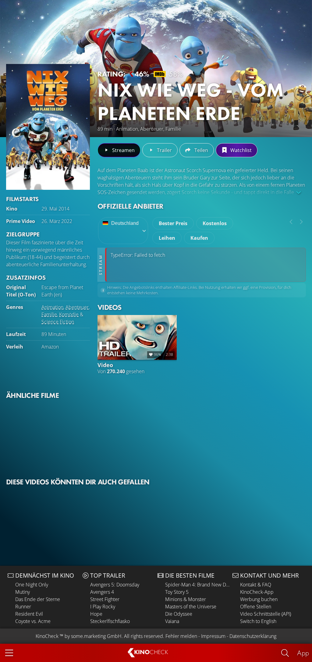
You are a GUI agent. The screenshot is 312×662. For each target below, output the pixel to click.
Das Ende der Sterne (37, 599)
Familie (49, 314)
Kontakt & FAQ (255, 585)
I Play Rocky (102, 607)
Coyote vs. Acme (33, 621)
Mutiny (22, 592)
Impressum (213, 636)
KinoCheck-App (257, 592)
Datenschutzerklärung (252, 636)
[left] (291, 221)
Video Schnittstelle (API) (265, 614)
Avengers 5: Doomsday (114, 585)
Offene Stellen (255, 607)
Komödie (69, 314)
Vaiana (172, 621)
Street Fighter (104, 599)
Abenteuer (77, 307)
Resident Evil (29, 614)
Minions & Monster (185, 599)
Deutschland (125, 223)
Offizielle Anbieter (130, 206)
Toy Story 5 (177, 592)
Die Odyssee (178, 614)
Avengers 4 (102, 592)
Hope (96, 614)
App (303, 652)
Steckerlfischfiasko (110, 621)
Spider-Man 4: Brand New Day (197, 585)
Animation (52, 307)
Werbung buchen (259, 599)
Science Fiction (57, 321)
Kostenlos (215, 223)
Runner (23, 607)
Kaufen (199, 238)
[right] (301, 221)
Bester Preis (173, 223)
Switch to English (258, 621)
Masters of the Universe (190, 607)
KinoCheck (47, 636)
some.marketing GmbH (96, 636)
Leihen (167, 238)
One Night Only (31, 585)
